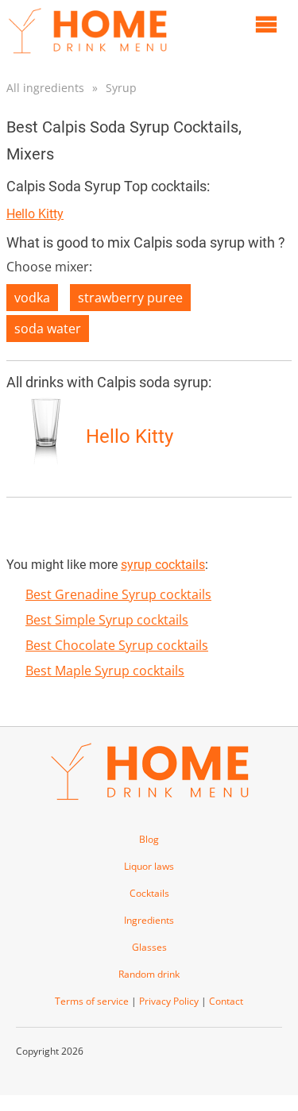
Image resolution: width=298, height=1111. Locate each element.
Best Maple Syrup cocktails (104, 670)
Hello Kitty (35, 213)
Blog (149, 839)
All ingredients (45, 87)
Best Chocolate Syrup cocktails (116, 645)
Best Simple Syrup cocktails (106, 620)
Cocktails (149, 893)
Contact (226, 1001)
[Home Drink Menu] (87, 57)
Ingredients (149, 920)
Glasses (149, 947)
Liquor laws (149, 866)
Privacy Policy (169, 1001)
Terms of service (92, 1001)
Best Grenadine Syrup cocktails (118, 594)
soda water (47, 328)
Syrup (121, 87)
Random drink (149, 974)
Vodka (32, 297)
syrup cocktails (163, 564)
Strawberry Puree (130, 297)
